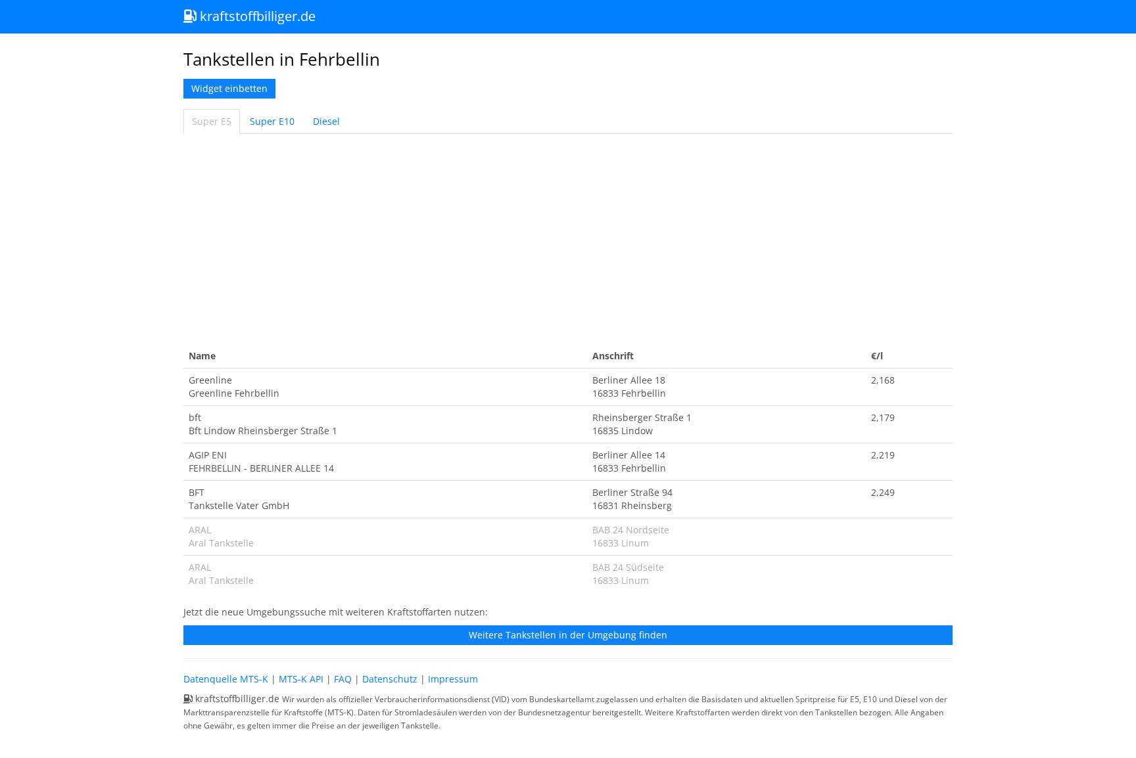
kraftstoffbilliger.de (256, 16)
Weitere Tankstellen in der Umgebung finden (568, 635)
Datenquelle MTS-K (225, 679)
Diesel (326, 121)
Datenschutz (389, 679)
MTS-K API (301, 679)
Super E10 (272, 121)
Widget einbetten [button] (229, 88)
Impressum (453, 679)
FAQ (343, 679)
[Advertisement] (568, 239)
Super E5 (211, 121)
